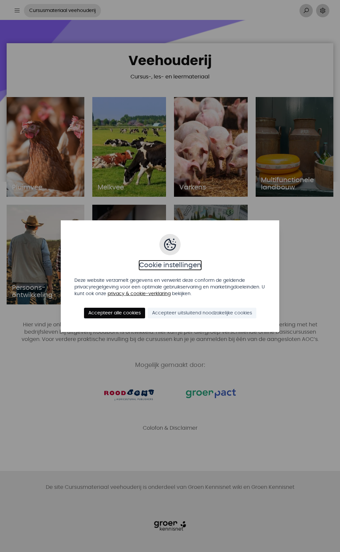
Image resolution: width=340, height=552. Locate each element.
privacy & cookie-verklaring (139, 293)
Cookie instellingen (170, 265)
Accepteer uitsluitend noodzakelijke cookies (202, 313)
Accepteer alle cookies (114, 313)
